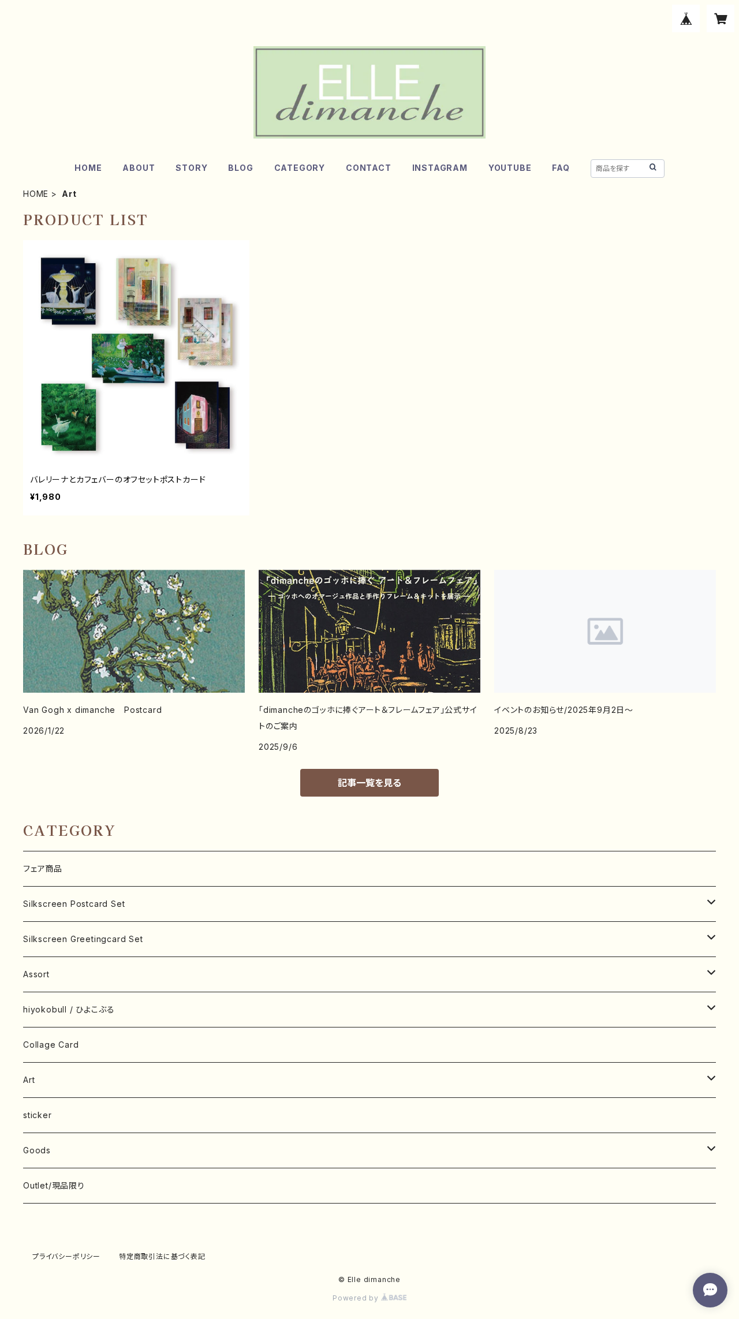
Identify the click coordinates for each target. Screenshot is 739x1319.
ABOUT (138, 168)
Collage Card (51, 1044)
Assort (36, 974)
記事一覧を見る (369, 783)
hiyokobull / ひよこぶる (68, 1009)
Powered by (357, 1298)
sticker (37, 1115)
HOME (88, 168)
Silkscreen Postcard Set (74, 904)
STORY (191, 168)
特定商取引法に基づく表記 (162, 1256)
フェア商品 (42, 868)
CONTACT (368, 168)
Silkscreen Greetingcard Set (83, 939)
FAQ (560, 168)
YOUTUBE (510, 168)
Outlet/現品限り (54, 1185)
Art (29, 1080)
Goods (37, 1150)
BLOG (240, 168)
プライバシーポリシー (66, 1256)
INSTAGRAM (440, 168)
